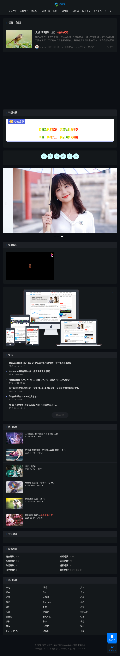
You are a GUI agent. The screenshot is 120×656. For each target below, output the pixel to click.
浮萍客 (60, 4)
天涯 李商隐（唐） (51, 32)
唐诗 (8, 626)
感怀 (8, 607)
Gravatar (47, 602)
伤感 (8, 611)
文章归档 (75, 11)
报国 (45, 621)
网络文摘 (46, 11)
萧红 (8, 602)
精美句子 (24, 11)
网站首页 (12, 11)
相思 (45, 607)
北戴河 (46, 611)
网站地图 (81, 645)
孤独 (82, 602)
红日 (8, 597)
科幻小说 (47, 616)
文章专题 (64, 11)
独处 (82, 626)
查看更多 (60, 415)
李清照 (46, 626)
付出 (82, 616)
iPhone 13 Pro (12, 631)
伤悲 (82, 621)
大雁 (82, 631)
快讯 (55, 11)
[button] (55, 236)
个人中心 (97, 11)
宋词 (8, 587)
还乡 (8, 592)
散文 (82, 607)
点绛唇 (46, 631)
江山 (45, 592)
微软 (8, 621)
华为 (82, 592)
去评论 (91, 47)
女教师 (46, 597)
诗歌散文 (35, 11)
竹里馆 (9, 616)
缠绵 (82, 597)
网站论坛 (86, 11)
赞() (110, 47)
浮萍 (45, 587)
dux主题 (84, 611)
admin (43, 47)
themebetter (68, 645)
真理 (82, 587)
